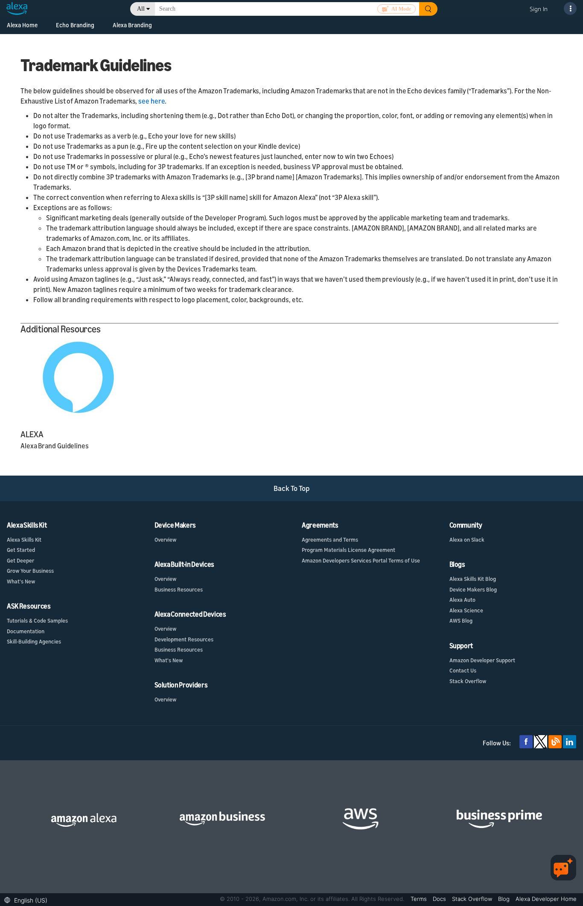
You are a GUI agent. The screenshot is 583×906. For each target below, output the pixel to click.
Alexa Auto (462, 599)
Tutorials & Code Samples (37, 620)
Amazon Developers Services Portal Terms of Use (361, 560)
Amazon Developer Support (482, 660)
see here (151, 101)
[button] (28, 899)
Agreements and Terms (330, 539)
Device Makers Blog (473, 589)
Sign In (539, 8)
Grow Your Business (30, 570)
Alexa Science (466, 610)
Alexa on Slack (466, 539)
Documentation (25, 631)
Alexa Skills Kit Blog (472, 578)
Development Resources (183, 639)
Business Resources (178, 589)
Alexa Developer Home (546, 898)
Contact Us (462, 670)
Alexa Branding (132, 25)
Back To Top (292, 488)
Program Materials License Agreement (348, 549)
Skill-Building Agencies (34, 641)
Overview (165, 539)
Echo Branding (75, 25)
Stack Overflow (467, 681)
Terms (420, 898)
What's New (21, 581)
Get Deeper (20, 560)
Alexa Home (22, 25)
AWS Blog (460, 620)
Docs (440, 898)
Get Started (21, 549)
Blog (504, 898)
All (141, 9)
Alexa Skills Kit (24, 539)
